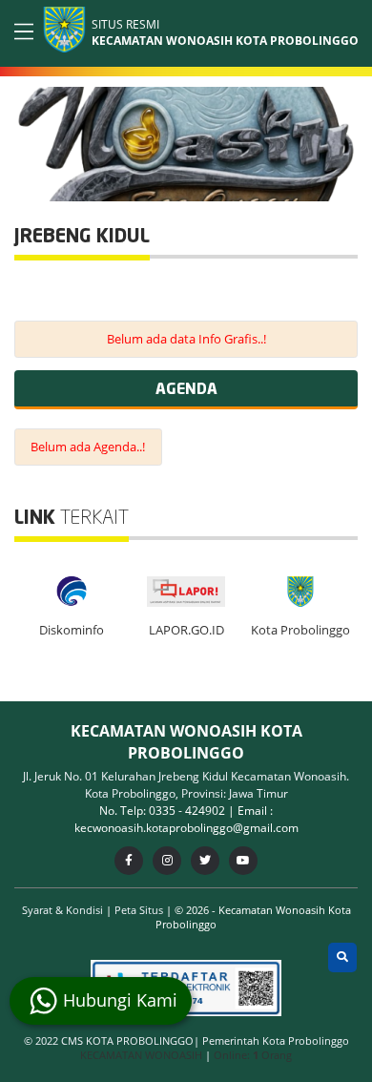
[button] (340, 140)
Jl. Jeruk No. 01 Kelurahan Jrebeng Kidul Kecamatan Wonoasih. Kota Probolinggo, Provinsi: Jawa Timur (186, 784)
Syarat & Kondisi (64, 910)
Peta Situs (140, 910)
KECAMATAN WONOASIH (142, 1055)
